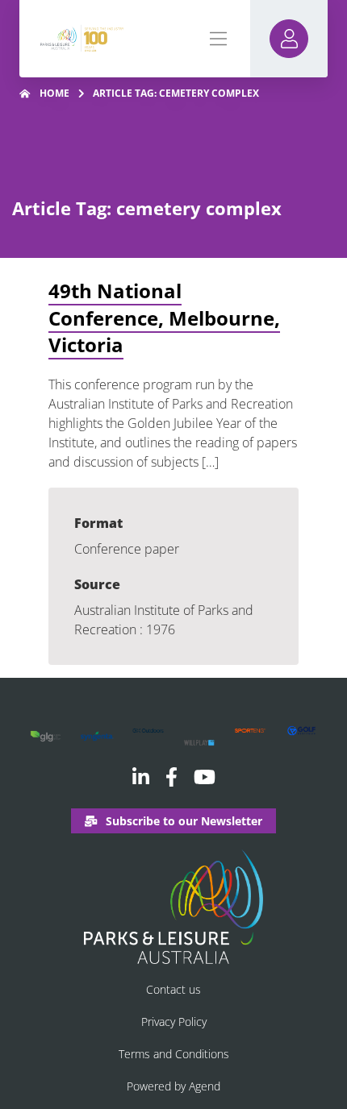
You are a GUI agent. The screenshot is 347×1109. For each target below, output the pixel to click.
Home (54, 93)
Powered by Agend (173, 1086)
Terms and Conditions (174, 1053)
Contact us (173, 989)
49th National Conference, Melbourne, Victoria (164, 317)
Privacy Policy (174, 1021)
